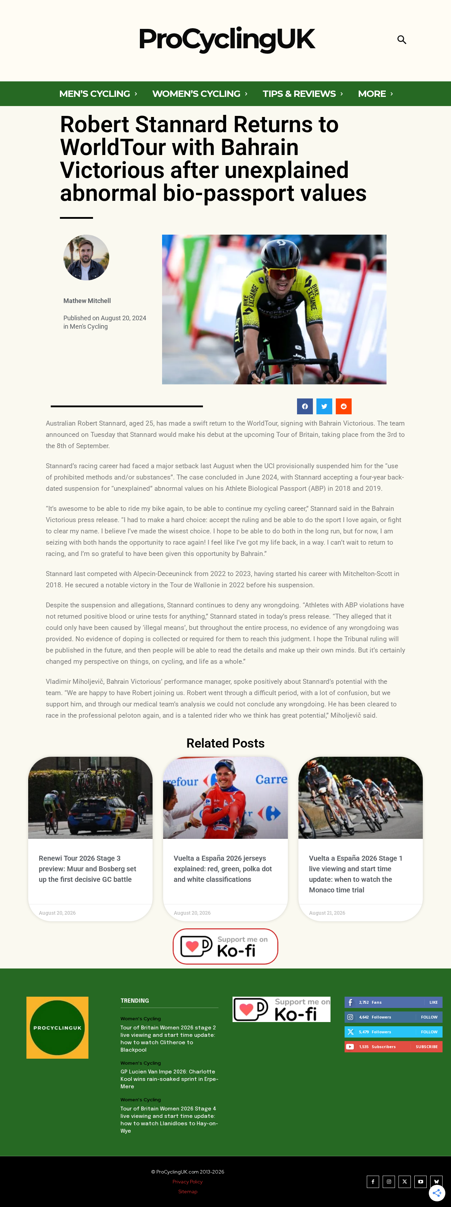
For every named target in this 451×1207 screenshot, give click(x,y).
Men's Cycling (89, 326)
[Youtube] (420, 1182)
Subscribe (427, 1046)
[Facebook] (373, 1182)
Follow (429, 1017)
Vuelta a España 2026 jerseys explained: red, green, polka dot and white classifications (223, 869)
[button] (402, 40)
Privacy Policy (188, 1181)
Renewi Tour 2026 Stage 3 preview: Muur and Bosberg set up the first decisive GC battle (87, 869)
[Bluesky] (436, 1182)
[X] (405, 1182)
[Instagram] (389, 1182)
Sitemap (187, 1191)
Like (434, 1002)
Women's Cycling (141, 1019)
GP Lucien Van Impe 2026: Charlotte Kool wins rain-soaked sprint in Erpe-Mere (169, 1079)
